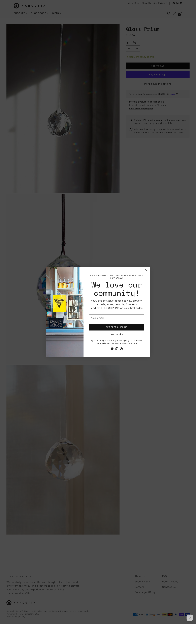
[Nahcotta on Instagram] (116, 349)
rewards (119, 304)
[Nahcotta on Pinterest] (121, 349)
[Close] (146, 270)
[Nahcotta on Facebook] (112, 349)
